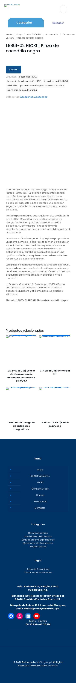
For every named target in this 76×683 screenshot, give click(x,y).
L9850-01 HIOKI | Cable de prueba (55, 424)
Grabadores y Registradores (38, 539)
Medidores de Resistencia (38, 543)
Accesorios (52, 34)
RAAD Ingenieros (40, 476)
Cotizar (13, 69)
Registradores (38, 546)
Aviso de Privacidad (38, 569)
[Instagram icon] (43, 670)
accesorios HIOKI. (28, 76)
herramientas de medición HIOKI (24, 81)
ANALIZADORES (34, 34)
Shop (19, 34)
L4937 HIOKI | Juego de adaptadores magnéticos (21, 426)
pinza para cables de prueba (22, 90)
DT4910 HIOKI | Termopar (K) (54, 372)
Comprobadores (38, 533)
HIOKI (40, 482)
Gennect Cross (40, 488)
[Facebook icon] (32, 670)
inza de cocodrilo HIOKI (56, 81)
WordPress (51, 665)
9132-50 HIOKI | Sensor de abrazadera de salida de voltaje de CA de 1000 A (21, 375)
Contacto (40, 508)
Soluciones (40, 501)
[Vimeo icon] (40, 670)
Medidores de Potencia (38, 536)
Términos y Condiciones (38, 572)
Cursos (40, 495)
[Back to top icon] (38, 654)
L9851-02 (12, 85)
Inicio (9, 34)
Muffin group (44, 662)
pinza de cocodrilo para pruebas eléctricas (42, 85)
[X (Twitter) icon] (36, 670)
